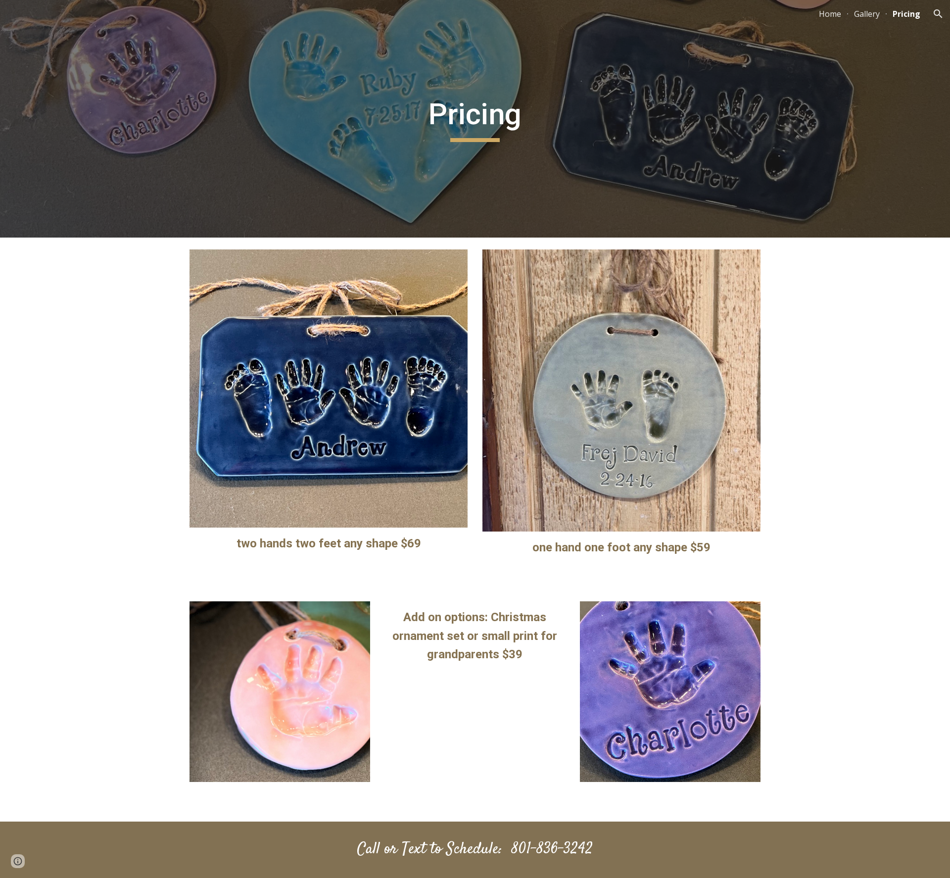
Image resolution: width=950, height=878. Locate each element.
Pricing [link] (906, 13)
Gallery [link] (867, 13)
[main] (475, 119)
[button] (938, 14)
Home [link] (830, 13)
